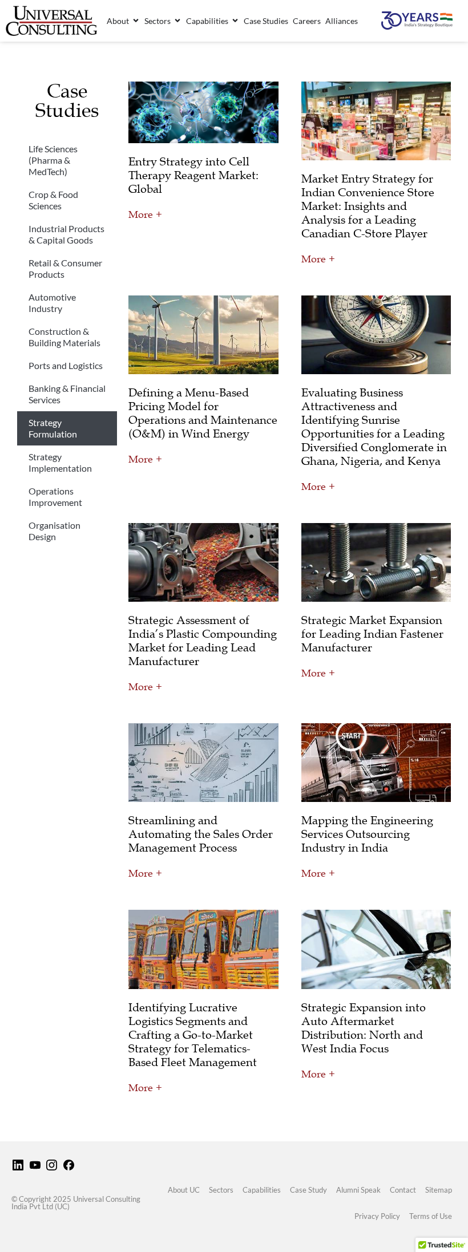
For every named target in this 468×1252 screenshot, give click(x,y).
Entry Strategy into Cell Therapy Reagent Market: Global (193, 175)
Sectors (221, 1189)
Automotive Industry (52, 302)
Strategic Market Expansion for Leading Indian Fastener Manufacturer (372, 633)
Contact (403, 1189)
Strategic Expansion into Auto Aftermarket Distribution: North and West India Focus (363, 1027)
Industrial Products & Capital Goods (66, 234)
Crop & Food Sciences (53, 200)
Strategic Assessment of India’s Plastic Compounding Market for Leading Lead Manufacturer (202, 640)
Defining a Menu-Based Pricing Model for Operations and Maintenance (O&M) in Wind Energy (202, 413)
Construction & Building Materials (64, 337)
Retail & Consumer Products (65, 268)
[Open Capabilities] (235, 21)
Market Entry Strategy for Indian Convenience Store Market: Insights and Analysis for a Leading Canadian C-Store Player (367, 206)
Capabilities (262, 1189)
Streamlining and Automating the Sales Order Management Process (200, 833)
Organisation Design (54, 531)
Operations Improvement (55, 496)
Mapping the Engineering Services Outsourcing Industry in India (367, 833)
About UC (184, 1189)
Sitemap (438, 1189)
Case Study (308, 1189)
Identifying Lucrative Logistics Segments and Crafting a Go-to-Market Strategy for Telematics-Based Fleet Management (192, 1034)
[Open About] (136, 21)
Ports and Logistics (66, 365)
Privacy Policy (377, 1216)
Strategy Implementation (60, 462)
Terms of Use (430, 1216)
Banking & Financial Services (67, 394)
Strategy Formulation (53, 428)
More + (145, 214)
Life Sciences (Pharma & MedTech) (53, 160)
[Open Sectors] (177, 21)
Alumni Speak (358, 1189)
